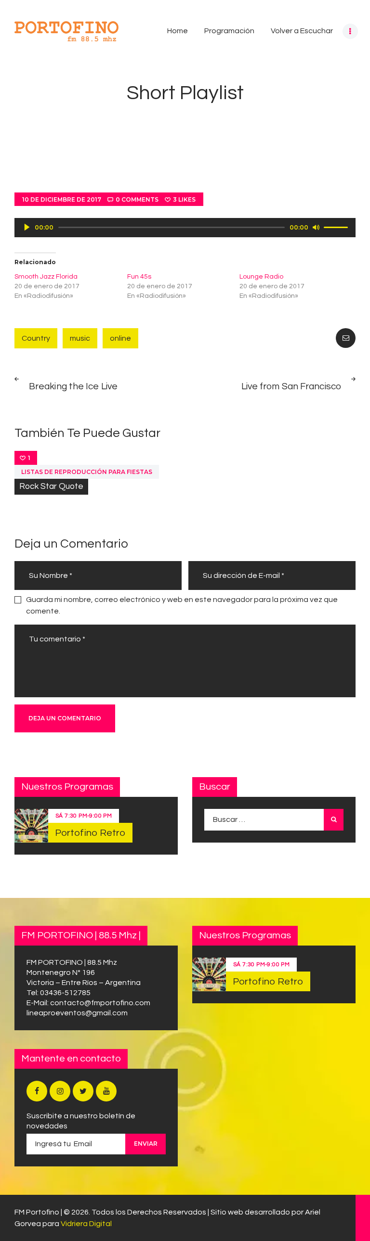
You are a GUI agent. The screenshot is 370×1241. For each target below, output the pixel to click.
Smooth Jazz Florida (46, 276)
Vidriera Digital (86, 1224)
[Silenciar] (316, 227)
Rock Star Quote (51, 486)
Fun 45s (139, 276)
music (80, 338)
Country (36, 338)
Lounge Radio (261, 276)
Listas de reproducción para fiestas (86, 471)
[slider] (337, 226)
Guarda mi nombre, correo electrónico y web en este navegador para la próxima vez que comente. (182, 605)
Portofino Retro (90, 833)
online (120, 338)
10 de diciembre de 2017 (61, 199)
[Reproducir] (27, 227)
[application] (185, 227)
